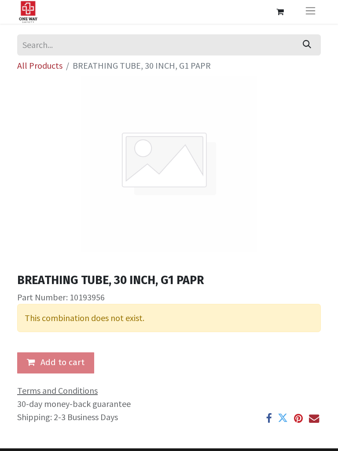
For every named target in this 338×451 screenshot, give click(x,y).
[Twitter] (283, 418)
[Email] (314, 418)
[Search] (307, 44)
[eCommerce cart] (280, 12)
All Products (39, 65)
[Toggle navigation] (310, 12)
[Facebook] (269, 418)
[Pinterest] (298, 418)
